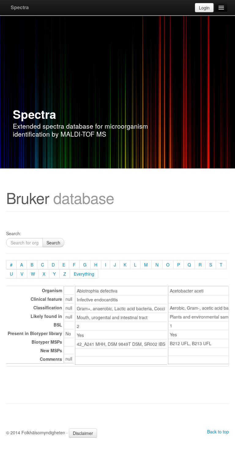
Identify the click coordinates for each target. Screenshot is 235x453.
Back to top (218, 431)
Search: (13, 233)
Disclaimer (83, 433)
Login (204, 8)
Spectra (20, 7)
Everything (84, 274)
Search (53, 243)
